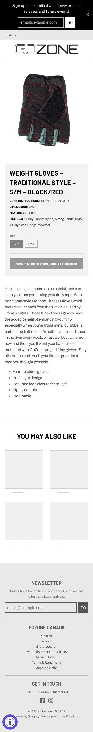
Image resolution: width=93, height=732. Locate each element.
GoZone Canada (52, 711)
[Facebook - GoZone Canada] (42, 700)
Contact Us (60, 692)
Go (70, 22)
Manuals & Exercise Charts (46, 651)
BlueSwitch (74, 716)
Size (12, 236)
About (46, 641)
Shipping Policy (46, 668)
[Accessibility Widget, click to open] (10, 722)
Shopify (33, 716)
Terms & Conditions (46, 662)
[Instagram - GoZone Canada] (51, 700)
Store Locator (46, 646)
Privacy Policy (46, 657)
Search (46, 635)
